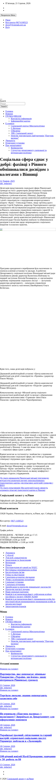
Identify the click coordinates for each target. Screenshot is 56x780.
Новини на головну (9, 669)
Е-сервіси (9, 123)
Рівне (7, 20)
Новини (9, 114)
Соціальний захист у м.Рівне (9, 53)
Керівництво (17, 148)
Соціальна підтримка (15, 584)
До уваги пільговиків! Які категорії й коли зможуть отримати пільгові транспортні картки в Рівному (24, 489)
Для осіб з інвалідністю (16, 558)
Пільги (8, 565)
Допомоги (10, 553)
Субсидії (9, 555)
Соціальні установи (14, 582)
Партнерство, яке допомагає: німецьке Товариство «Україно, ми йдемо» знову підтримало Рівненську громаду (23, 677)
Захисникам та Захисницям (18, 560)
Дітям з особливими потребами (20, 579)
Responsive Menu (8, 15)
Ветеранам (10, 562)
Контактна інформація (21, 118)
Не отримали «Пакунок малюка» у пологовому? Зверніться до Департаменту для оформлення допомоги (27, 716)
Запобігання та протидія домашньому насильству (28, 587)
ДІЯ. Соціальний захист (22, 133)
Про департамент (13, 145)
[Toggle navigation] (1, 99)
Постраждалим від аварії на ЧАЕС (21, 567)
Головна (9, 111)
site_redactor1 (6, 183)
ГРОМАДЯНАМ (13, 116)
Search (3, 101)
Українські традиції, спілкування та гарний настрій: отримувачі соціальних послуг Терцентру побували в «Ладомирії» (26, 738)
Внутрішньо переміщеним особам (21, 570)
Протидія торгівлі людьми (17, 589)
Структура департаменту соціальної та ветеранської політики (29, 151)
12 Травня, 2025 (7, 181)
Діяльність (10, 140)
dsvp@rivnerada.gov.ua (15, 25)
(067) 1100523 (17, 521)
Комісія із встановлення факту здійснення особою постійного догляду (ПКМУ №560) (28, 595)
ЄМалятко (15, 131)
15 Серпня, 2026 (7, 764)
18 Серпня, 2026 (7, 725)
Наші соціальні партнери (17, 592)
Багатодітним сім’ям (14, 572)
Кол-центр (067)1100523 (16, 22)
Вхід (7, 27)
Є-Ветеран (16, 128)
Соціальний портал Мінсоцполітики (28, 126)
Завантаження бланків (15, 606)
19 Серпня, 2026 (7, 704)
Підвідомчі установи (15, 143)
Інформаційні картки (20, 121)
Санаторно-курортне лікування (20, 577)
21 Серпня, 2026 (7, 685)
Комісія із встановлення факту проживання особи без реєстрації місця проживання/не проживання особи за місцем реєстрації (30, 601)
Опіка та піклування (14, 575)
